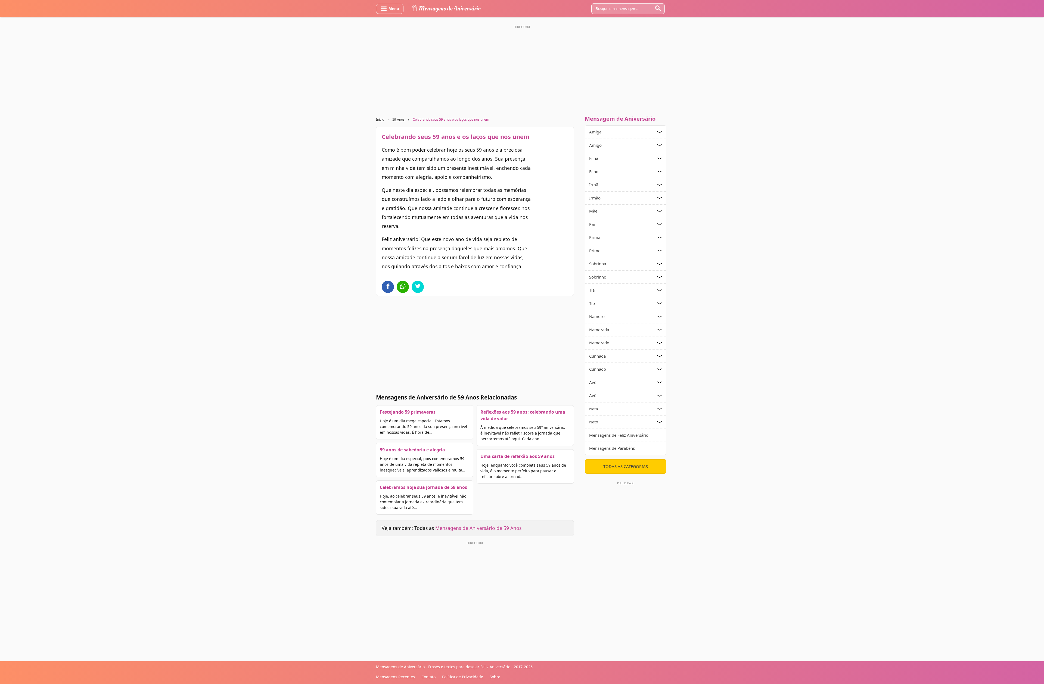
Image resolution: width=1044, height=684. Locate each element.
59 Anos (398, 119)
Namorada (599, 329)
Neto (593, 421)
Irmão (595, 198)
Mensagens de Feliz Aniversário (618, 435)
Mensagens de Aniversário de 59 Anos (478, 528)
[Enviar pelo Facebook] (388, 287)
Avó (592, 382)
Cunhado (597, 369)
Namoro (597, 316)
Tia (592, 290)
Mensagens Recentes (395, 676)
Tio (592, 303)
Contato (428, 676)
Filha (593, 158)
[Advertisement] (522, 69)
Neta (593, 408)
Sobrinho (597, 277)
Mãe (593, 211)
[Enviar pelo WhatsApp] (403, 287)
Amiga (595, 132)
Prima (594, 237)
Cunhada (597, 356)
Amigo (595, 145)
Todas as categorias (625, 466)
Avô (592, 395)
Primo (595, 250)
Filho (593, 171)
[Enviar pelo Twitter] (418, 287)
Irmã (593, 184)
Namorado (599, 342)
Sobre (495, 676)
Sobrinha (597, 263)
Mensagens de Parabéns (612, 448)
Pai (592, 224)
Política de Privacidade (462, 676)
